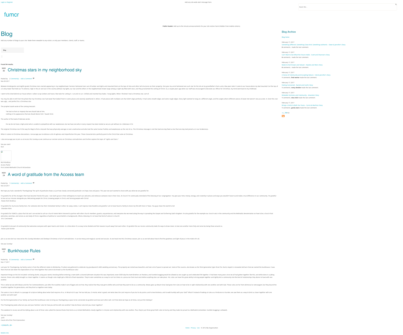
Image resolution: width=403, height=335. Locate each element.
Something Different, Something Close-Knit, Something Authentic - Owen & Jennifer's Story (313, 45)
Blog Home (285, 37)
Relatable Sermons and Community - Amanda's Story (300, 95)
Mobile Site (5, 333)
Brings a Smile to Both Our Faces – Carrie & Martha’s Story (302, 105)
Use (198, 328)
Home (187, 328)
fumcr (11, 14)
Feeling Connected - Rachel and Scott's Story (297, 85)
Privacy (193, 328)
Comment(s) (15, 79)
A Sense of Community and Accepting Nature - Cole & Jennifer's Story (306, 75)
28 (10, 325)
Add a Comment (26, 79)
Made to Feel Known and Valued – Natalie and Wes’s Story (302, 65)
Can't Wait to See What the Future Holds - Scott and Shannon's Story (306, 55)
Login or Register (7, 2)
